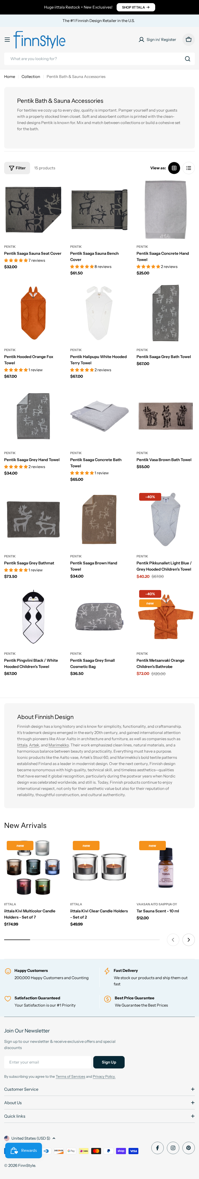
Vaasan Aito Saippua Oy (157, 904)
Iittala (22, 745)
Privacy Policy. (104, 1076)
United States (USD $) (30, 1138)
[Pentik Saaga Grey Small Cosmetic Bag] (99, 616)
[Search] (187, 59)
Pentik (10, 247)
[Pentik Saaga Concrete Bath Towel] (99, 416)
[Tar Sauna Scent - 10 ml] (166, 867)
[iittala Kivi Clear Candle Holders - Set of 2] (99, 867)
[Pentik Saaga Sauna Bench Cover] (99, 209)
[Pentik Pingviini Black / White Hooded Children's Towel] (33, 616)
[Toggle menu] (7, 40)
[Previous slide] (173, 940)
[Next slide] (188, 940)
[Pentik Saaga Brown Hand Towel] (99, 519)
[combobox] (99, 59)
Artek (34, 745)
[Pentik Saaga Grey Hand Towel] (33, 416)
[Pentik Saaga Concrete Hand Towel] (166, 209)
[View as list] (188, 168)
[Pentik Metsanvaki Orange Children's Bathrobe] (166, 616)
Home (9, 76)
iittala (10, 904)
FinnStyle (26, 1165)
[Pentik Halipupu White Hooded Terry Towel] (99, 313)
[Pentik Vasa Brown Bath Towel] (166, 416)
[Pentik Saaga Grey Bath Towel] (166, 313)
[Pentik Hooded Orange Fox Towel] (33, 313)
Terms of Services (70, 1076)
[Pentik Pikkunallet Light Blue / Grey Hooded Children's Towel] (166, 519)
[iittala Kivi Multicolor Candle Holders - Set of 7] (33, 867)
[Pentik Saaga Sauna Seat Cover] (33, 209)
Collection (31, 76)
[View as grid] (174, 168)
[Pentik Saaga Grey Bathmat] (33, 519)
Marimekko (58, 745)
